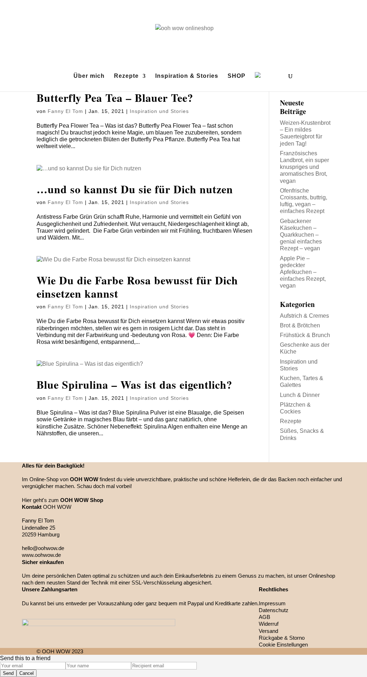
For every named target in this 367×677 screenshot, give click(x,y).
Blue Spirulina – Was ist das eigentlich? (134, 384)
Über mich (89, 76)
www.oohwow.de (41, 555)
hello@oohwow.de (43, 548)
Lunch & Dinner (300, 395)
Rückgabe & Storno (282, 638)
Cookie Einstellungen (283, 645)
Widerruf (268, 624)
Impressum (272, 603)
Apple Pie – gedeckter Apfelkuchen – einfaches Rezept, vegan (303, 272)
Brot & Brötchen (300, 325)
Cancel (26, 673)
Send (8, 673)
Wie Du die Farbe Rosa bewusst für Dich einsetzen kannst (137, 286)
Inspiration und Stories (159, 111)
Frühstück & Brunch (305, 335)
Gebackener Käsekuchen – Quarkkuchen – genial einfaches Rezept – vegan (301, 235)
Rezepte (126, 76)
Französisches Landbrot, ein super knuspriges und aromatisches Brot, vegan (304, 167)
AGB (264, 617)
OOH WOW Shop (81, 500)
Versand (268, 631)
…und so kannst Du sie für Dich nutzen (135, 189)
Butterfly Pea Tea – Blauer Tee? (115, 97)
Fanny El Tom (65, 111)
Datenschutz (274, 610)
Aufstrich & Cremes (304, 316)
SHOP (237, 76)
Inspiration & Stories (186, 76)
